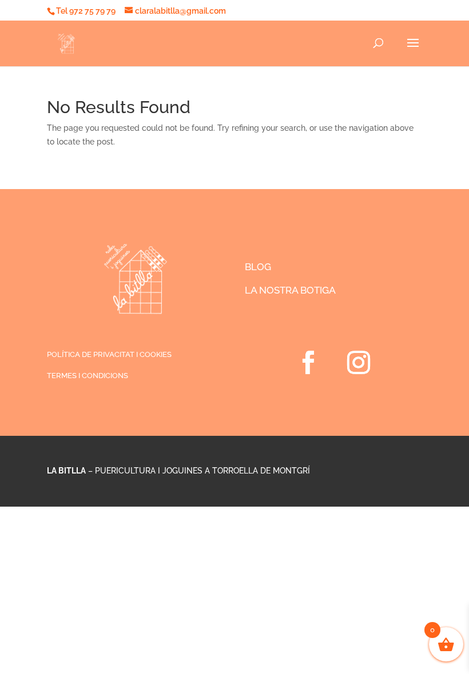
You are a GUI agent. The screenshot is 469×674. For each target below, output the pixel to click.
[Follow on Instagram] (358, 363)
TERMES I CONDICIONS (87, 375)
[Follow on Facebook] (308, 363)
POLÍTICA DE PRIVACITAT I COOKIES (109, 354)
